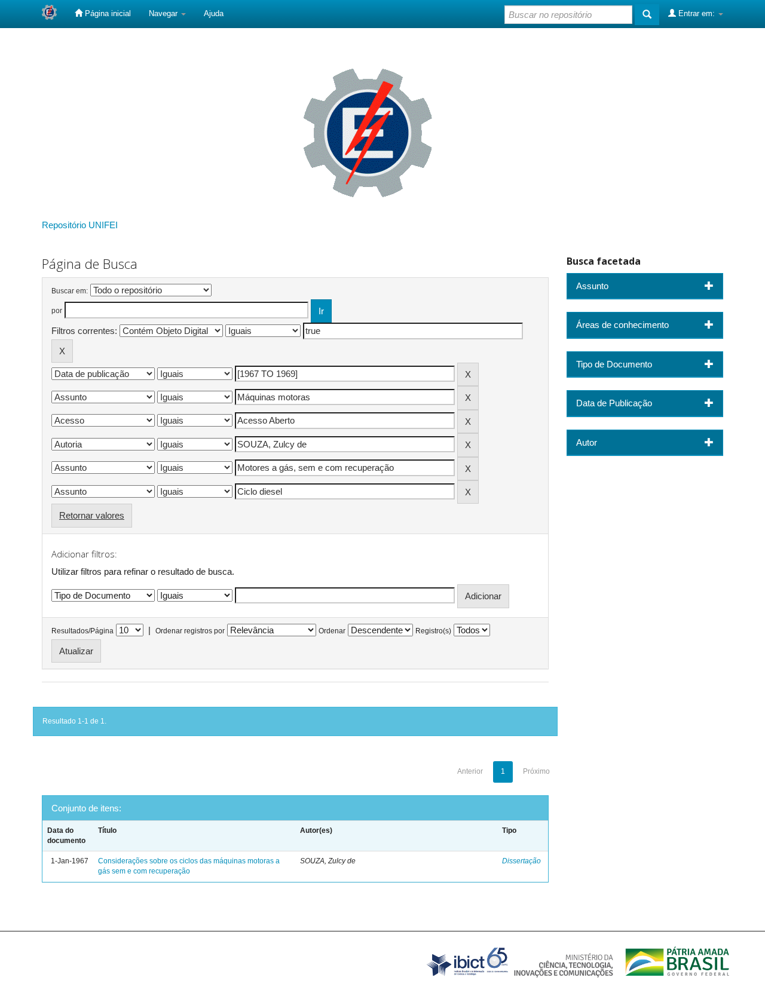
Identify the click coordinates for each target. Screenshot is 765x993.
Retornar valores (91, 515)
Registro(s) (433, 631)
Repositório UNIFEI (80, 225)
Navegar (164, 13)
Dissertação (521, 861)
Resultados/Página (82, 631)
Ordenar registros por (190, 631)
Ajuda (214, 13)
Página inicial (106, 13)
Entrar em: (696, 13)
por (56, 311)
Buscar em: (69, 291)
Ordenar (332, 631)
